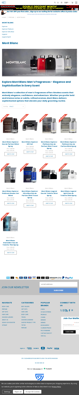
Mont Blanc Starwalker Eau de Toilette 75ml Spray (11, 243)
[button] (39, 12)
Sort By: (5, 106)
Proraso (43, 314)
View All (43, 336)
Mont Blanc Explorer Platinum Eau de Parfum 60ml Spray (68, 144)
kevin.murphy (45, 325)
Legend (4, 34)
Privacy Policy (56, 387)
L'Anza (43, 309)
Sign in (4, 322)
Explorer (5, 26)
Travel (23, 317)
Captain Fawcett (46, 333)
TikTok (23, 325)
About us (5, 320)
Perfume (4, 309)
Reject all (18, 392)
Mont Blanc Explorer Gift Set (30, 143)
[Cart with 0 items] (72, 3)
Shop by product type (28, 322)
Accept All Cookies (33, 392)
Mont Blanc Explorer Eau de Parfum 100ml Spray (10, 144)
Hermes (43, 322)
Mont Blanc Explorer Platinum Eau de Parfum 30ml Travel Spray (49, 145)
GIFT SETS (5, 312)
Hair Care (5, 314)
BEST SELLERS (25, 306)
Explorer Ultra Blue (8, 32)
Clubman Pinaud (46, 328)
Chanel (43, 317)
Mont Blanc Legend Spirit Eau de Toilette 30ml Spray (68, 193)
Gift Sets (24, 309)
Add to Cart (10, 154)
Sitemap (4, 325)
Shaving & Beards (27, 320)
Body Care (5, 306)
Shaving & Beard (7, 317)
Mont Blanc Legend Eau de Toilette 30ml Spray (49, 193)
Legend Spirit (6, 37)
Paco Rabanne (45, 330)
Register (12, 322)
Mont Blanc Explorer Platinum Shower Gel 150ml (10, 193)
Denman (43, 320)
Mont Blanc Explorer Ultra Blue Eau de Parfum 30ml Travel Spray (30, 194)
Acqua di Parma (46, 312)
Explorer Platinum (8, 29)
